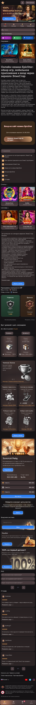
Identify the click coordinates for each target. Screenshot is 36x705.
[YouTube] (26, 680)
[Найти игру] (3, 30)
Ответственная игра (6, 675)
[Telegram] (30, 680)
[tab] (5, 25)
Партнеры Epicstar (18, 675)
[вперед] (23, 587)
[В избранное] (16, 46)
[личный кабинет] (22, 2)
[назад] (12, 587)
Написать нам (5, 673)
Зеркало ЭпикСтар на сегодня (15, 139)
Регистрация (30, 2)
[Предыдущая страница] (12, 668)
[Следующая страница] (23, 668)
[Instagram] (34, 680)
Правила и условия (15, 673)
